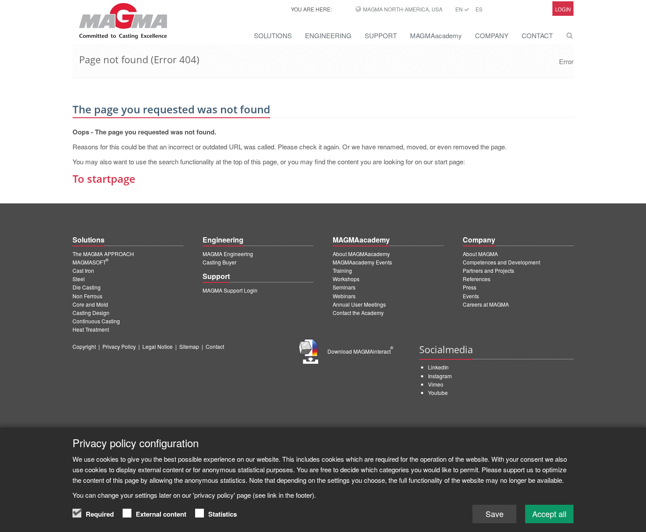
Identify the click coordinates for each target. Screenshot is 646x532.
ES (479, 9)
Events (471, 296)
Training (342, 270)
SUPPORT (381, 35)
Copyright (84, 346)
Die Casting (87, 287)
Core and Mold (90, 304)
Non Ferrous (87, 296)
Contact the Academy (358, 312)
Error (566, 61)
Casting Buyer (219, 262)
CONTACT (537, 35)
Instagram (440, 376)
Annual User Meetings (359, 304)
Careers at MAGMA (486, 304)
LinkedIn (438, 367)
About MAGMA (480, 253)
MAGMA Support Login (230, 290)
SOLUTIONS (273, 35)
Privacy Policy (119, 346)
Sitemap (189, 346)
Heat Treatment (91, 329)
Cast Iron (83, 270)
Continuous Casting (96, 321)
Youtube (438, 392)
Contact (215, 346)
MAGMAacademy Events (362, 262)
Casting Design (91, 312)
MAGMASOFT (91, 262)
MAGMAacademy (436, 35)
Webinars (344, 296)
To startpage (104, 178)
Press (469, 287)
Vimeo (435, 384)
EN (459, 9)
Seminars (344, 287)
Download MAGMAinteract (360, 351)
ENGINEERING (328, 35)
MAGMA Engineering (228, 253)
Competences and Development (501, 262)
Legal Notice (157, 346)
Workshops (346, 278)
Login (563, 9)
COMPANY (491, 35)
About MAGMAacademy (361, 253)
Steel (79, 278)
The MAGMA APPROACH (103, 253)
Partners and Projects (488, 270)
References (476, 278)
